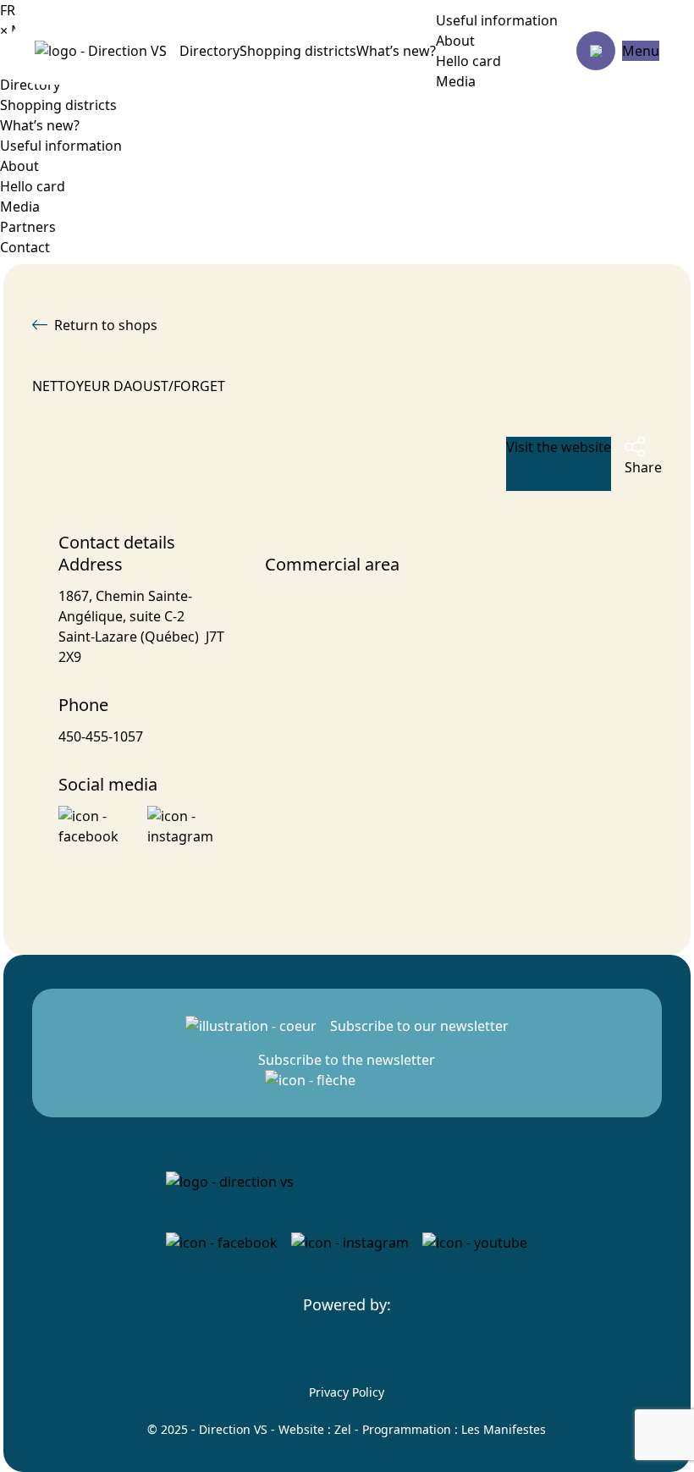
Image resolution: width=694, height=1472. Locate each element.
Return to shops (105, 325)
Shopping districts (298, 50)
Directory (209, 50)
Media (456, 81)
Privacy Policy (346, 1392)
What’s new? (396, 50)
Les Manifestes (503, 1429)
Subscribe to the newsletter (346, 1059)
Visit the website (558, 447)
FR (7, 10)
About (455, 40)
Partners (28, 227)
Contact (25, 247)
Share (643, 467)
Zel (342, 1429)
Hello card (468, 61)
